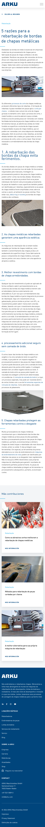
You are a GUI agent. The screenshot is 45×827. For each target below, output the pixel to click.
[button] (41, 4)
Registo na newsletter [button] (14, 770)
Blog (3, 737)
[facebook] (7, 704)
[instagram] (11, 704)
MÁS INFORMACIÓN (12, 548)
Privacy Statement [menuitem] (8, 818)
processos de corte (19, 103)
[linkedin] (3, 704)
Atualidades (6, 762)
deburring (13, 194)
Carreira (5, 754)
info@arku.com (7, 797)
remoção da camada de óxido (25, 377)
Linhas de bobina (8, 724)
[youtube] (15, 704)
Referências (6, 758)
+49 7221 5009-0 (7, 792)
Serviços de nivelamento (10, 729)
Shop (3, 766)
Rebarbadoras (7, 716)
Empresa (5, 749)
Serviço (4, 733)
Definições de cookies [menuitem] (9, 822)
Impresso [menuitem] (5, 814)
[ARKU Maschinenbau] (9, 4)
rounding (22, 194)
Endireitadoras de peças (10, 720)
